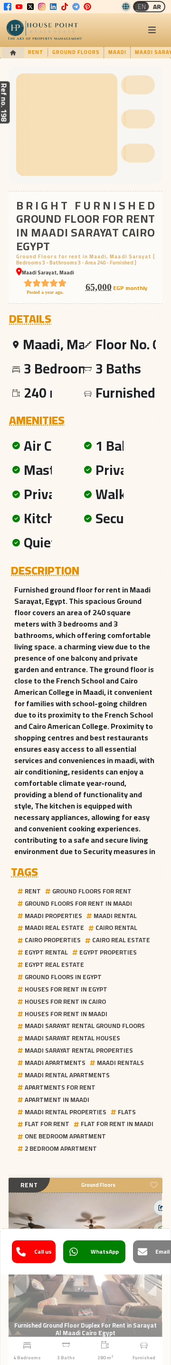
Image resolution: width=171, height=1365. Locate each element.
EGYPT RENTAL (46, 952)
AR (157, 6)
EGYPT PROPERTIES (108, 952)
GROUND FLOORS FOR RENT (92, 891)
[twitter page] (30, 6)
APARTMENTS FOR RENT (60, 1087)
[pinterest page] (87, 6)
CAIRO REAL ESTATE (121, 940)
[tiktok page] (64, 6)
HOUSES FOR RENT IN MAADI (66, 1013)
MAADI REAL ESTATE (54, 927)
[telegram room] (76, 6)
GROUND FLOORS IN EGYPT (63, 977)
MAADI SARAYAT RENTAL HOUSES (72, 1038)
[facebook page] (7, 6)
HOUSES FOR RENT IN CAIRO (65, 1001)
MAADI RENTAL (115, 915)
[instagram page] (42, 6)
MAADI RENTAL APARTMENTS (67, 1075)
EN (142, 6)
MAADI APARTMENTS (55, 1062)
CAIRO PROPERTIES (53, 940)
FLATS (127, 1112)
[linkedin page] (53, 6)
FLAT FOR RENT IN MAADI (117, 1123)
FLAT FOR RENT (47, 1123)
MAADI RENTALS (120, 1062)
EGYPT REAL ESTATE (54, 964)
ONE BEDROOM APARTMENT (65, 1136)
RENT (33, 891)
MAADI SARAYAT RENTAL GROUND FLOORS (85, 1025)
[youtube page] (19, 6)
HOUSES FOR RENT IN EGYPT (66, 989)
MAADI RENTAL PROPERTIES (65, 1112)
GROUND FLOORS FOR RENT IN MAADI (78, 903)
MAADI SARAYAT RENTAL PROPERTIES (79, 1050)
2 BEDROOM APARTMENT (61, 1148)
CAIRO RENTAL (116, 927)
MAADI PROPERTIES (53, 915)
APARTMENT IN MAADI (57, 1099)
